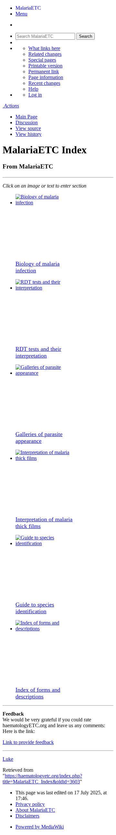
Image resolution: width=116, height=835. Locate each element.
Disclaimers (27, 816)
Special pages (42, 60)
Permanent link (43, 71)
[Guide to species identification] (46, 543)
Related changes (45, 54)
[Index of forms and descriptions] (46, 628)
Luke (8, 759)
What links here (44, 48)
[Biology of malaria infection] (46, 202)
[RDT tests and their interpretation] (46, 287)
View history (28, 134)
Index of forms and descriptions (37, 693)
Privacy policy (30, 804)
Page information (45, 77)
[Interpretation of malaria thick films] (46, 458)
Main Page (26, 116)
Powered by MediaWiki (39, 827)
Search (85, 36)
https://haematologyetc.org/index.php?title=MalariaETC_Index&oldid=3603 (42, 778)
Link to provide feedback (28, 742)
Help (33, 89)
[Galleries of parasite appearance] (46, 373)
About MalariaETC (35, 810)
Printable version (45, 65)
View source (28, 128)
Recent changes (44, 83)
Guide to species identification (34, 608)
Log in (35, 94)
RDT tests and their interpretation (38, 352)
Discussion (26, 122)
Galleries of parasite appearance (39, 437)
